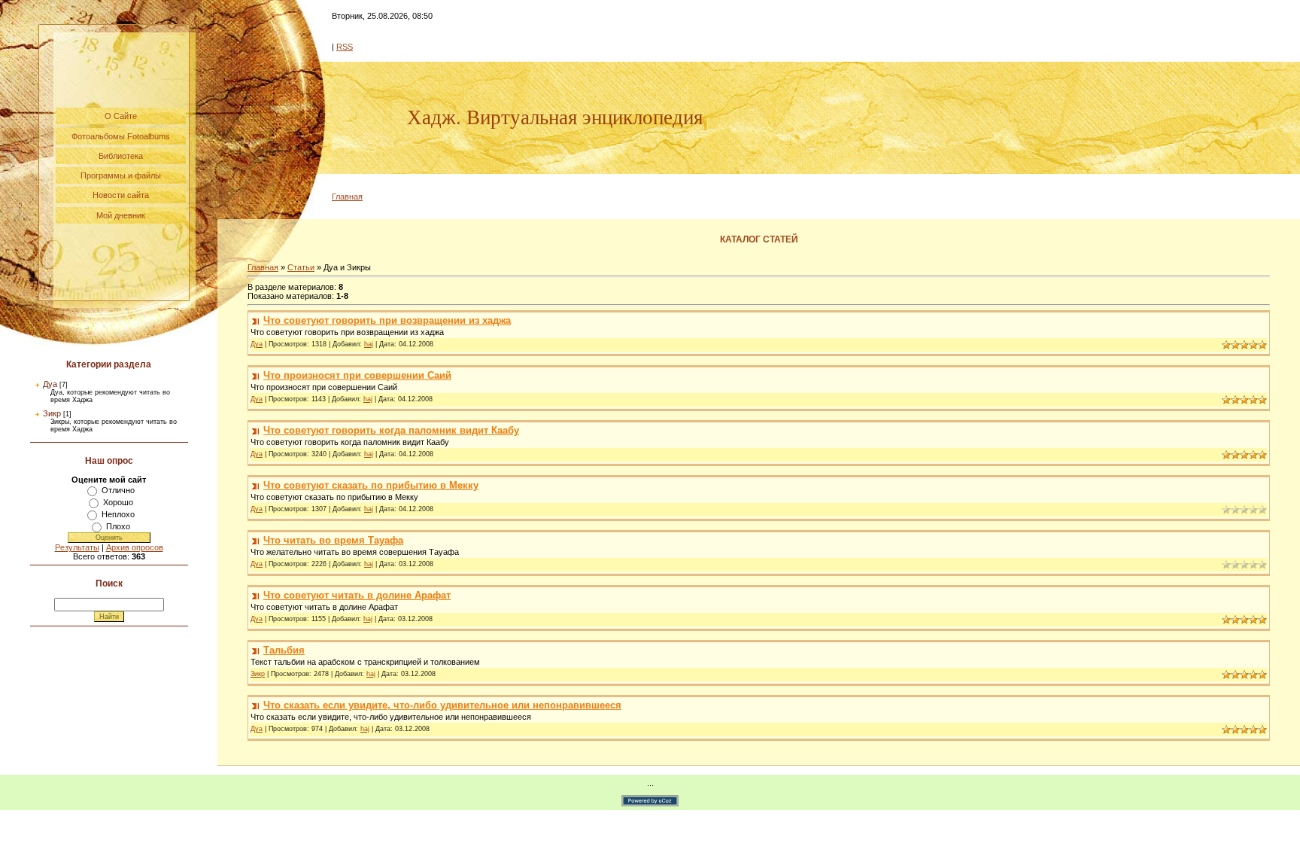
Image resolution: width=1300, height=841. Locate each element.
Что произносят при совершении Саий (357, 375)
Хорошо (118, 502)
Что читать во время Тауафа (333, 540)
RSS (344, 46)
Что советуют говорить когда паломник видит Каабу (391, 430)
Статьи (300, 267)
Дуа (50, 384)
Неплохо (118, 514)
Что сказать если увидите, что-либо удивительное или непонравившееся (442, 705)
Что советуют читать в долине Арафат (357, 595)
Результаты (77, 547)
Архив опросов (134, 547)
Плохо (118, 526)
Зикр (52, 413)
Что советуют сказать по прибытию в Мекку (370, 485)
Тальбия (284, 650)
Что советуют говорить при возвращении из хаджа (387, 320)
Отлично (118, 490)
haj (368, 344)
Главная (347, 196)
